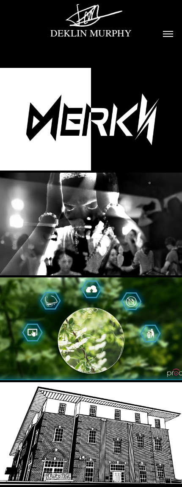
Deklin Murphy (91, 32)
